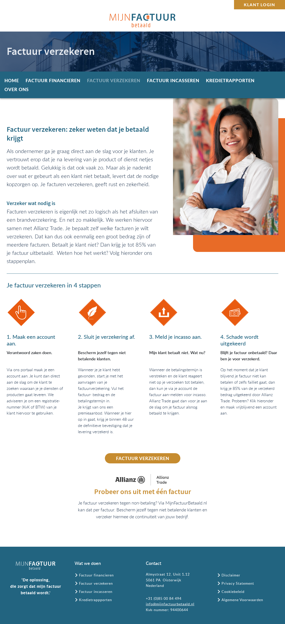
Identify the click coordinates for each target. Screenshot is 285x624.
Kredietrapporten (230, 80)
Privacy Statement (238, 583)
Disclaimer (231, 575)
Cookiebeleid (233, 591)
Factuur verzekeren (113, 80)
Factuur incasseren (173, 80)
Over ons (16, 89)
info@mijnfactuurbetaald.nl (170, 604)
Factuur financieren (53, 80)
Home (11, 80)
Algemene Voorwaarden (242, 599)
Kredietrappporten (95, 599)
